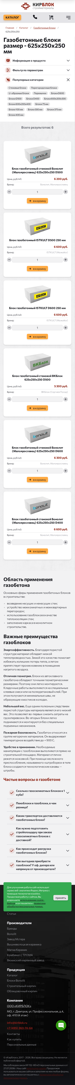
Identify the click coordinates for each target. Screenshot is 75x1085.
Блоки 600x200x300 (55, 99)
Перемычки (40, 93)
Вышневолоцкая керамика (24, 944)
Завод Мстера (16, 939)
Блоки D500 (15, 99)
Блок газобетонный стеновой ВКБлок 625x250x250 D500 (37, 377)
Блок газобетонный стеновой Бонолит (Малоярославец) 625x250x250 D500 (37, 170)
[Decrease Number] (9, 191)
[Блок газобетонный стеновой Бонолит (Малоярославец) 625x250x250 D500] (37, 154)
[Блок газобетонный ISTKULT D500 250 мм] (37, 225)
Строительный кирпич (21, 985)
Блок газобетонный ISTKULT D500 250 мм (37, 240)
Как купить (14, 1039)
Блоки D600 (57, 93)
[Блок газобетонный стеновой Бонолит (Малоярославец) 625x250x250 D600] (37, 433)
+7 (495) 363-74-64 (20, 1028)
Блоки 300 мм (35, 109)
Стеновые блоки (17, 88)
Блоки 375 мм (54, 109)
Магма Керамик (17, 949)
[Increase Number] (65, 191)
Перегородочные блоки (44, 88)
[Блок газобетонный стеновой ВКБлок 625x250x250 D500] (37, 361)
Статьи (11, 913)
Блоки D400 (32, 99)
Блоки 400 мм (16, 115)
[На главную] (37, 6)
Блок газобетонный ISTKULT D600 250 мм (37, 308)
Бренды (12, 928)
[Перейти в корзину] (51, 17)
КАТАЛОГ (12, 17)
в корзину (39, 200)
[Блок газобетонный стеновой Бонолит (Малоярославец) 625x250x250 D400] (37, 504)
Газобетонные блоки (44, 27)
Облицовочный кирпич (22, 991)
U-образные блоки (19, 93)
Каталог (12, 975)
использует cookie (36, 1068)
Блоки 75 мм (41, 104)
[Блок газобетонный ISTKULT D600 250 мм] (37, 293)
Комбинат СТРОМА (20, 955)
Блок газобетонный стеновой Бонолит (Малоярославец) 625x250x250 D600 (37, 449)
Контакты (13, 1033)
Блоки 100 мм (16, 109)
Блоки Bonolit (16, 980)
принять (60, 897)
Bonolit (11, 933)
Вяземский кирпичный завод (25, 960)
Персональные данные (21, 1044)
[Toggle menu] (68, 17)
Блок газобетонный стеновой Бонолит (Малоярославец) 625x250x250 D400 (37, 520)
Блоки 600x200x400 (20, 104)
